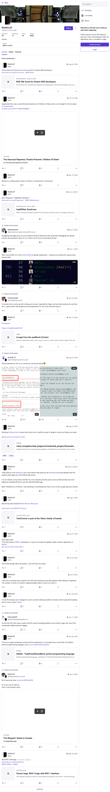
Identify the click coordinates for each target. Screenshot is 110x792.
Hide (74, 262)
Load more (40, 789)
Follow (68, 28)
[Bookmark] (58, 91)
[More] (76, 91)
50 (3, 36)
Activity (4, 52)
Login (95, 49)
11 (13, 36)
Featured (18, 52)
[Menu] (76, 28)
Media (11, 52)
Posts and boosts (8, 58)
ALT (75, 282)
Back (6, 3)
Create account (94, 45)
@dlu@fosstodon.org (8, 30)
